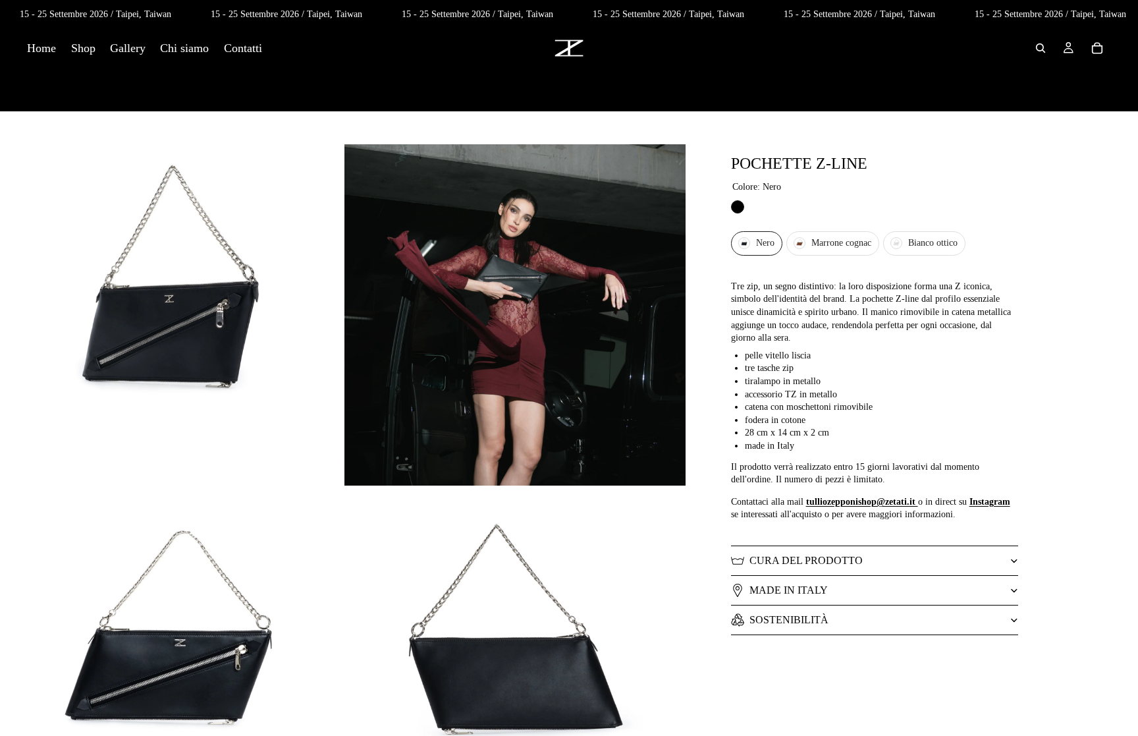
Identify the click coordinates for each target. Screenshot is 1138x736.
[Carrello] (1097, 48)
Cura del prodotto (806, 560)
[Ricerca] (1040, 48)
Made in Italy (788, 590)
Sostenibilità (788, 619)
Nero (737, 206)
